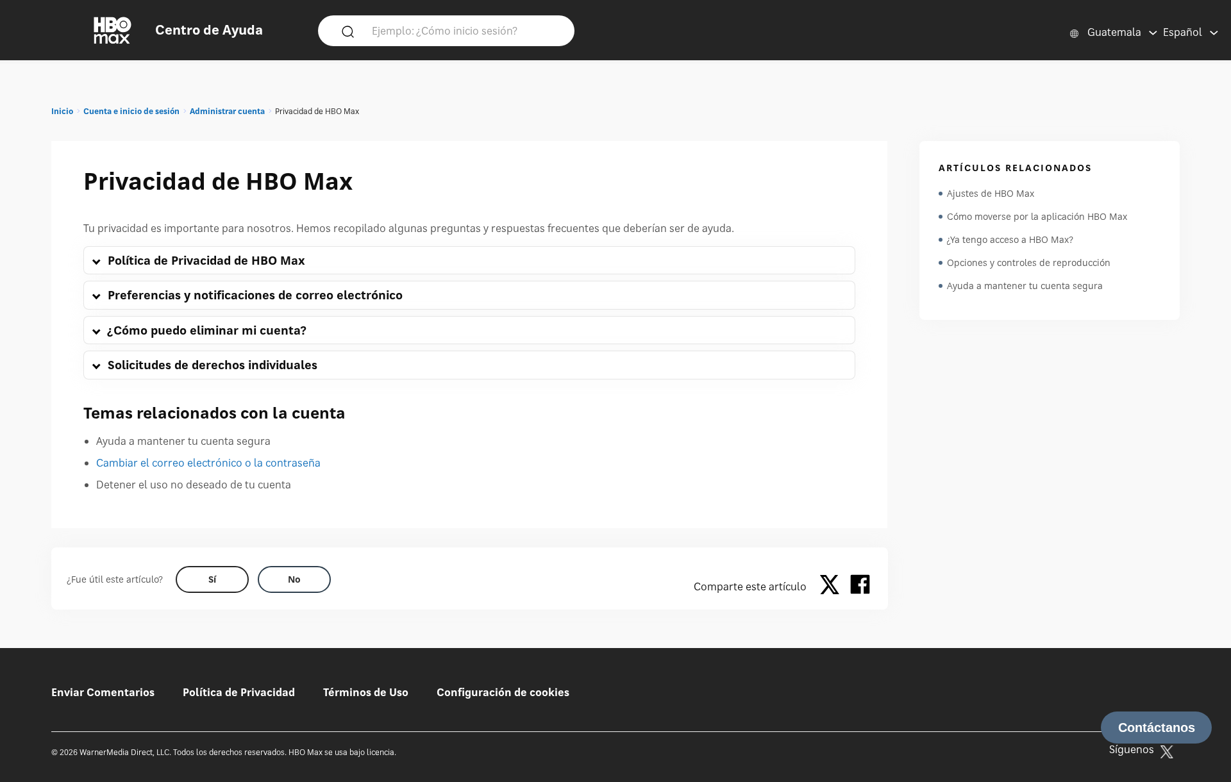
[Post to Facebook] (860, 586)
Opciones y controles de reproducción (1028, 262)
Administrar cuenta (227, 111)
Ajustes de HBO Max (990, 193)
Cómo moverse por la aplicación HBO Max (1037, 216)
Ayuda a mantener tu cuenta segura (1025, 285)
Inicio (62, 111)
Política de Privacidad (239, 692)
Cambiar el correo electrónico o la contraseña (208, 463)
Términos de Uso (365, 692)
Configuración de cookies (503, 692)
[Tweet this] (833, 586)
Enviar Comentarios (103, 692)
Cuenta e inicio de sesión (131, 111)
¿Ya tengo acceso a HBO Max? (1010, 239)
